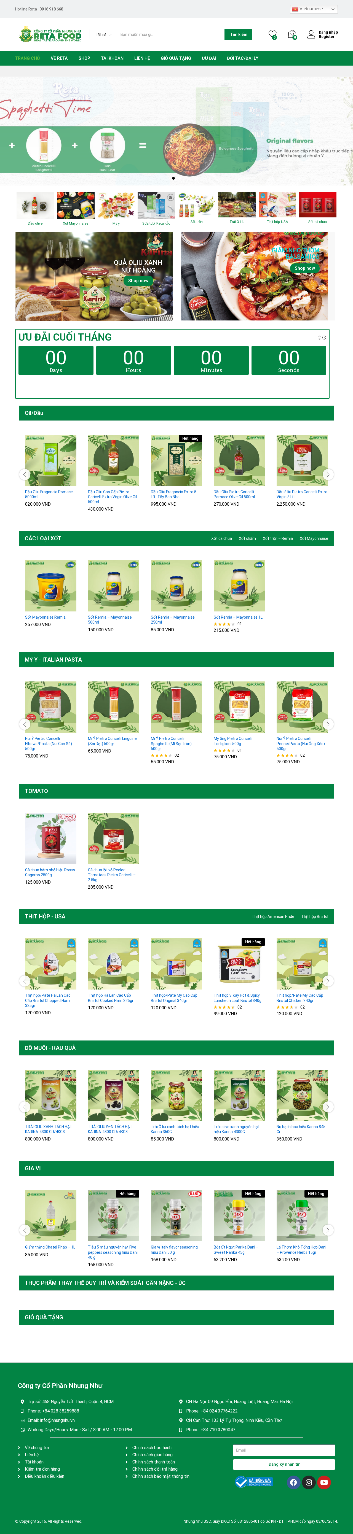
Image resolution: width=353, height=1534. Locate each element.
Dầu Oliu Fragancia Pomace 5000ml (49, 494)
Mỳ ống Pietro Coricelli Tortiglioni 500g (233, 741)
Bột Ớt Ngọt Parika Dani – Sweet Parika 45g (236, 1249)
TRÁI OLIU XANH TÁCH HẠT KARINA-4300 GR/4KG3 (49, 1129)
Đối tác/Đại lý (242, 58)
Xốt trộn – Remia (278, 538)
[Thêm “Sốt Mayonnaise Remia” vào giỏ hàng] (37, 608)
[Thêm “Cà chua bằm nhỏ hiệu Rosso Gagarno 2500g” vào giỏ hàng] (37, 861)
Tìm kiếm (238, 34)
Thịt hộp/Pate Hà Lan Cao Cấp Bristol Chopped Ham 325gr (48, 1000)
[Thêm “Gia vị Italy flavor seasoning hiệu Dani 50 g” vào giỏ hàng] (163, 1238)
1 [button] (173, 178)
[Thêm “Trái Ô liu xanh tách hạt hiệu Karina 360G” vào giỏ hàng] (163, 1117)
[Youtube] (324, 1482)
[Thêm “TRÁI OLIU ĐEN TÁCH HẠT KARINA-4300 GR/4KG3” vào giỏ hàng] (100, 1117)
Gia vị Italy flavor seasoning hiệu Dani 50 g (174, 1249)
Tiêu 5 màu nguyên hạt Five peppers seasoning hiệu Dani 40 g (113, 1252)
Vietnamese (310, 8)
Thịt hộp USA (277, 222)
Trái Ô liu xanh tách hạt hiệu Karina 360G (175, 1129)
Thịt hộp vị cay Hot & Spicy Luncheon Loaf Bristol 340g (237, 997)
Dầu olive (35, 223)
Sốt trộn (197, 222)
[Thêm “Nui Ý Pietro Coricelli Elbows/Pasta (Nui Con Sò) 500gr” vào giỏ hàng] (37, 729)
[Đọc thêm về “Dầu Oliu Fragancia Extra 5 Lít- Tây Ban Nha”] (163, 482)
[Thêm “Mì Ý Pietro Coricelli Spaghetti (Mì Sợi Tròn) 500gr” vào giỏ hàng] (163, 729)
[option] (176, 131)
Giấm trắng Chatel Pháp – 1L (50, 1247)
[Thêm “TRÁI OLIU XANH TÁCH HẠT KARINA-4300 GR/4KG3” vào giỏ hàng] (37, 1117)
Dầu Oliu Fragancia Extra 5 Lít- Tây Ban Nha (173, 494)
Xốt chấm (247, 538)
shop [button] (84, 58)
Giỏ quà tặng (176, 58)
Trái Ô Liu (237, 222)
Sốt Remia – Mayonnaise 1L (238, 617)
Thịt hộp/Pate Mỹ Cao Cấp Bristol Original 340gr (174, 997)
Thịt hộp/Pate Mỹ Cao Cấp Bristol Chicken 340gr (300, 997)
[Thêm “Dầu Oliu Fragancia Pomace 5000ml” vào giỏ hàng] (37, 482)
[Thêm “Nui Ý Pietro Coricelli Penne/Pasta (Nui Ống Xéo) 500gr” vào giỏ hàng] (288, 729)
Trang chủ (27, 58)
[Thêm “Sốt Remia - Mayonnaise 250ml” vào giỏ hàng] (163, 608)
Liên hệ (142, 58)
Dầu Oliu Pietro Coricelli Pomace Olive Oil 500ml (234, 494)
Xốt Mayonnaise (76, 223)
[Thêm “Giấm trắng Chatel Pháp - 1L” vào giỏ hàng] (37, 1238)
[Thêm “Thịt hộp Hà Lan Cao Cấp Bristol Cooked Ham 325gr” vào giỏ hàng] (100, 986)
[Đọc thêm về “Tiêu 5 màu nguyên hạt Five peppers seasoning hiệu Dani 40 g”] (100, 1238)
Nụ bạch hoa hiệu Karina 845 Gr (301, 1129)
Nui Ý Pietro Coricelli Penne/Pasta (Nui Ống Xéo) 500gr (301, 743)
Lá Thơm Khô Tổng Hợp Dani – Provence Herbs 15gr (301, 1249)
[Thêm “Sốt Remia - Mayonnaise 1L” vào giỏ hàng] (226, 608)
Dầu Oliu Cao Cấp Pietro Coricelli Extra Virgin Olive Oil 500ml (112, 497)
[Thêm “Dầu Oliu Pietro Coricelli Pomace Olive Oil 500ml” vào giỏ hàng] (226, 482)
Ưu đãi (209, 58)
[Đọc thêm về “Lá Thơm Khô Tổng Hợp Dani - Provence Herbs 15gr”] (288, 1238)
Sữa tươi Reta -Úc (156, 223)
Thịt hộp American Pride (273, 916)
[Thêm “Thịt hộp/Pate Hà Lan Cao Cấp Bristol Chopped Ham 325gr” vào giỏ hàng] (37, 986)
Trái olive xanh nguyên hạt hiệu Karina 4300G (237, 1129)
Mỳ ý (116, 223)
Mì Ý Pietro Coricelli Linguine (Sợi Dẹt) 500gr (112, 741)
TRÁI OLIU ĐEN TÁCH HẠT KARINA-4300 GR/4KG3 (110, 1129)
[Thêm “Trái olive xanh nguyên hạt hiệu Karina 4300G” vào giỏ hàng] (226, 1117)
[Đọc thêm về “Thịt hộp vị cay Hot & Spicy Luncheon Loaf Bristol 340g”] (226, 986)
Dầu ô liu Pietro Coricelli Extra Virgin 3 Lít (302, 494)
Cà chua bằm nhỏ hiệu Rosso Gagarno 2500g (50, 872)
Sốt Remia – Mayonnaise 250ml (173, 619)
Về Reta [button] (59, 58)
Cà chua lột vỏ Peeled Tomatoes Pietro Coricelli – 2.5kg (112, 875)
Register (327, 36)
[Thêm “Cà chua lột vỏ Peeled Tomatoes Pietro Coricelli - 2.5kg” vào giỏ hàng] (100, 861)
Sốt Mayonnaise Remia (45, 617)
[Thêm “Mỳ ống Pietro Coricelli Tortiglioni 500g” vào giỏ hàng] (226, 729)
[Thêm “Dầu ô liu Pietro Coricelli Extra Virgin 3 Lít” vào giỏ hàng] (288, 482)
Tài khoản (112, 58)
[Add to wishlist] (62, 482)
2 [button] (179, 178)
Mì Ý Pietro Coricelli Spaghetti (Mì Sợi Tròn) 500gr (171, 743)
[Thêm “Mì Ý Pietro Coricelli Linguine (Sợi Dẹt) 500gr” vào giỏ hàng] (100, 729)
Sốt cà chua (317, 222)
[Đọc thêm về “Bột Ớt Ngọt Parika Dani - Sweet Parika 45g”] (226, 1238)
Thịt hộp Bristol (314, 916)
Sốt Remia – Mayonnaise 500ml (110, 619)
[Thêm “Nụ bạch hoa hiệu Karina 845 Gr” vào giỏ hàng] (288, 1117)
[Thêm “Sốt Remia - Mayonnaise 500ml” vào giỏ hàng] (100, 608)
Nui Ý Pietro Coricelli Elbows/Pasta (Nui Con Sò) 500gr (48, 743)
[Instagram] (309, 1482)
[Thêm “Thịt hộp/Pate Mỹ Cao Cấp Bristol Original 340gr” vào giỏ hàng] (163, 986)
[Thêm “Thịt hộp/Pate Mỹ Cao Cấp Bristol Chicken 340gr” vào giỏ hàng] (288, 986)
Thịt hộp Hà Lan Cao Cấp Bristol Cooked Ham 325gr (110, 997)
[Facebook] (294, 1482)
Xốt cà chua (221, 538)
